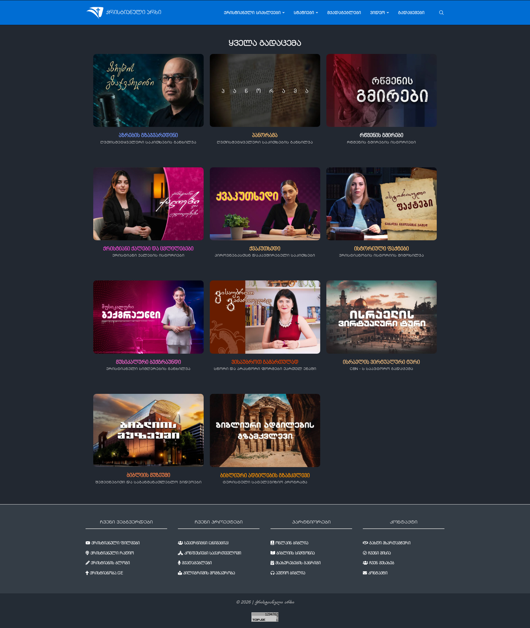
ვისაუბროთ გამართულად (265, 362)
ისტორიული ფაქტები (381, 249)
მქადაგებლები (344, 12)
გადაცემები (411, 12)
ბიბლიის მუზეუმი (148, 475)
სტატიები (304, 12)
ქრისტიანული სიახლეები (252, 12)
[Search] (441, 12)
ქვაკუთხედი (264, 249)
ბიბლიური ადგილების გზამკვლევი (265, 476)
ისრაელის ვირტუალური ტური (381, 362)
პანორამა (265, 136)
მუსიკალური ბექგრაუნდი (148, 362)
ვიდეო (377, 12)
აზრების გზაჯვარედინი (148, 136)
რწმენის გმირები (381, 136)
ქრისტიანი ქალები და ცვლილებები (148, 249)
